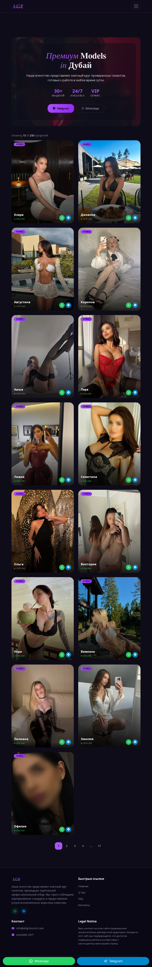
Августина (22, 302)
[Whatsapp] (62, 218)
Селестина (89, 477)
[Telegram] (68, 218)
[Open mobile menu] (136, 6)
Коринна (88, 302)
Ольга (19, 564)
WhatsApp (92, 108)
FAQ (80, 899)
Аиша (18, 389)
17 (99, 846)
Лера (84, 389)
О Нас (82, 892)
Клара (19, 215)
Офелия (20, 826)
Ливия (19, 477)
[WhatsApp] (15, 911)
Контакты (84, 905)
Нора (18, 652)
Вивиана (88, 652)
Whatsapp (42, 961)
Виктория (88, 564)
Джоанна (88, 215)
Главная (83, 886)
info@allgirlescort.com (30, 928)
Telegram (63, 108)
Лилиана (21, 739)
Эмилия (87, 739)
